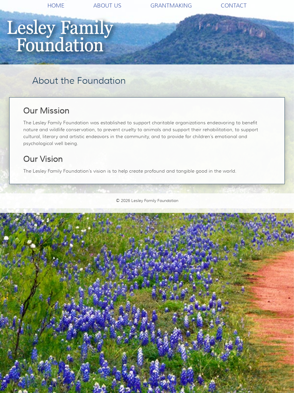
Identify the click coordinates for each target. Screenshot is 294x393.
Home (55, 5)
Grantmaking (171, 5)
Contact (234, 5)
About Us (107, 5)
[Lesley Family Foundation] (62, 37)
